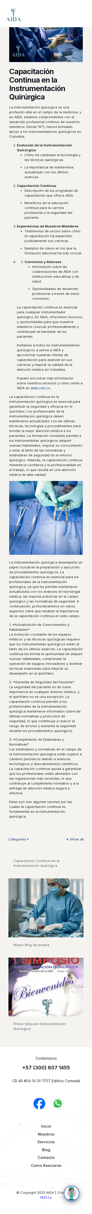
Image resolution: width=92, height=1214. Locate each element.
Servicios (46, 1141)
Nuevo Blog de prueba (31, 945)
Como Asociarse (46, 1165)
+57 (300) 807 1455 (46, 1068)
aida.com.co (40, 388)
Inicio (46, 1126)
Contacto (46, 1157)
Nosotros (46, 1134)
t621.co (46, 1197)
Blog (46, 1149)
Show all (76, 839)
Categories (17, 839)
